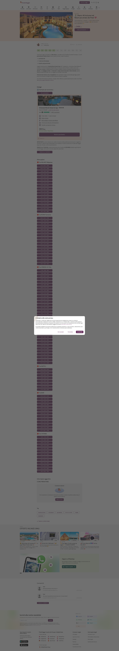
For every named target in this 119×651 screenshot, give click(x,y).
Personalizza (70, 332)
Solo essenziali (61, 332)
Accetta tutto (79, 332)
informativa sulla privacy (66, 324)
